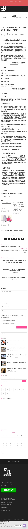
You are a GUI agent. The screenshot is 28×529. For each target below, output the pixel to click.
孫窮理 (14, 230)
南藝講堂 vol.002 (4, 208)
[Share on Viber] (19, 239)
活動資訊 (22, 34)
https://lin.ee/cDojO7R (9, 483)
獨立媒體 (16, 230)
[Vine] (23, 389)
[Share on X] (5, 239)
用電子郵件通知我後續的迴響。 (9, 320)
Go (24, 381)
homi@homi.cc (10, 482)
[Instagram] (11, 389)
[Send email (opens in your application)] (14, 3)
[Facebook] (7, 389)
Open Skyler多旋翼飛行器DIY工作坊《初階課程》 (14, 277)
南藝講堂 (11, 230)
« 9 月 (2, 452)
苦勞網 (22, 230)
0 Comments (6, 35)
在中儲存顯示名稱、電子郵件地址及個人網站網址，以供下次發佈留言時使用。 (13, 316)
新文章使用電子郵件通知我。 (9, 323)
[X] (3, 389)
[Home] (1, 17)
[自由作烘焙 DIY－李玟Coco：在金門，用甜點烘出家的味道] (3, 370)
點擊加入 (6, 485)
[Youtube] (3, 393)
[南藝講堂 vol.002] (6, 205)
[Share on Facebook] (9, 239)
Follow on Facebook (7, 398)
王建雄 (20, 230)
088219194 (5, 523)
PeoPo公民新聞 (6, 230)
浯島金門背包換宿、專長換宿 (14, 516)
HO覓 (4, 34)
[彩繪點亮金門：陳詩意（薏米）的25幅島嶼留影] (3, 363)
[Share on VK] (22, 239)
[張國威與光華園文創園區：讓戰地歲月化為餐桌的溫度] (3, 349)
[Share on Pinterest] (12, 239)
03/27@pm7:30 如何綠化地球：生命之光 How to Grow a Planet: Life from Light (14, 261)
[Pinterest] (19, 389)
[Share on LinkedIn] (15, 239)
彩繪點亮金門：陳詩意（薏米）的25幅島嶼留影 (16, 362)
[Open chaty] (24, 525)
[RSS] (7, 393)
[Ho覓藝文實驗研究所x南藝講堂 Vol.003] (6, 218)
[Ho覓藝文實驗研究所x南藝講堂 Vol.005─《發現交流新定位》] (19, 208)
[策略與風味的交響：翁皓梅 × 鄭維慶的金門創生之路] (3, 342)
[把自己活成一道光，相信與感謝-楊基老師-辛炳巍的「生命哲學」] (3, 356)
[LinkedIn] (15, 389)
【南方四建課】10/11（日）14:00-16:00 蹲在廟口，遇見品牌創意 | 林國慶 (14, 270)
